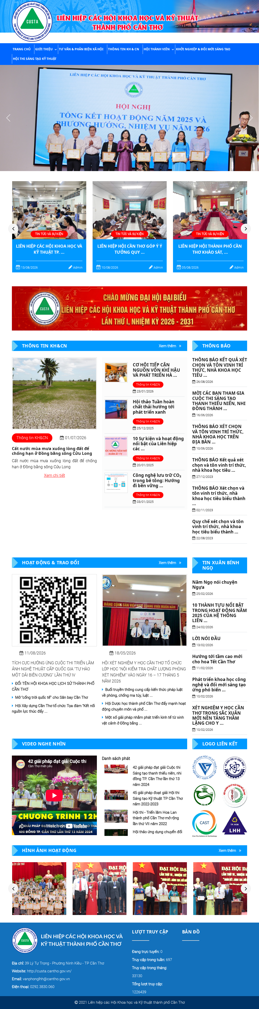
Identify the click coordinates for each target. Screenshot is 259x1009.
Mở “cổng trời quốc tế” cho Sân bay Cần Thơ (50, 697)
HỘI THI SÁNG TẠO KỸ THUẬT (34, 59)
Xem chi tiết (54, 475)
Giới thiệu (44, 49)
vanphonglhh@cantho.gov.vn (41, 979)
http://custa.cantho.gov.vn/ (42, 971)
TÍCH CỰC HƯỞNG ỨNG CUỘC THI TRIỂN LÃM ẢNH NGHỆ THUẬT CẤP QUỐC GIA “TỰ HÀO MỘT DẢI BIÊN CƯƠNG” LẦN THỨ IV (53, 669)
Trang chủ (22, 49)
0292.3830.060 (33, 986)
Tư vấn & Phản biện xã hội (81, 49)
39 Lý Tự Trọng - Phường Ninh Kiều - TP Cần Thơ (58, 963)
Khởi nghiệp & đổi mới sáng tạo (203, 49)
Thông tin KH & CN (123, 49)
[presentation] (13, 229)
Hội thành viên (157, 49)
